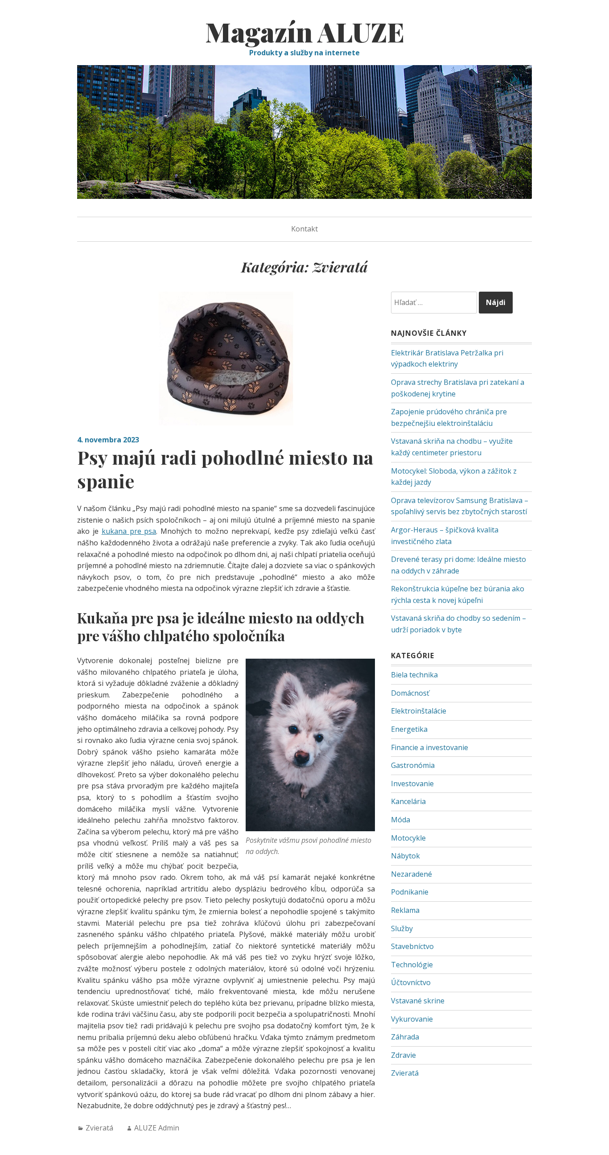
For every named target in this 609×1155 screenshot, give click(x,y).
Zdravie (403, 1055)
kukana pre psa (129, 531)
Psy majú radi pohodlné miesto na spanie (225, 469)
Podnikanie (409, 892)
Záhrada (405, 1037)
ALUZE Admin (156, 1128)
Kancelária (408, 801)
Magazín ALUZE (304, 31)
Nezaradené (411, 874)
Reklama (405, 910)
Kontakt (304, 229)
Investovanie (412, 783)
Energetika (409, 729)
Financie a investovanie (429, 747)
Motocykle (408, 838)
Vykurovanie (412, 1019)
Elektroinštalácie (418, 711)
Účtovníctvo (411, 982)
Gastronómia (413, 765)
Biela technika (414, 675)
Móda (400, 820)
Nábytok (405, 856)
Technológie (412, 964)
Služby (402, 928)
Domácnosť (410, 693)
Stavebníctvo (412, 946)
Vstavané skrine (417, 1001)
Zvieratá (99, 1128)
